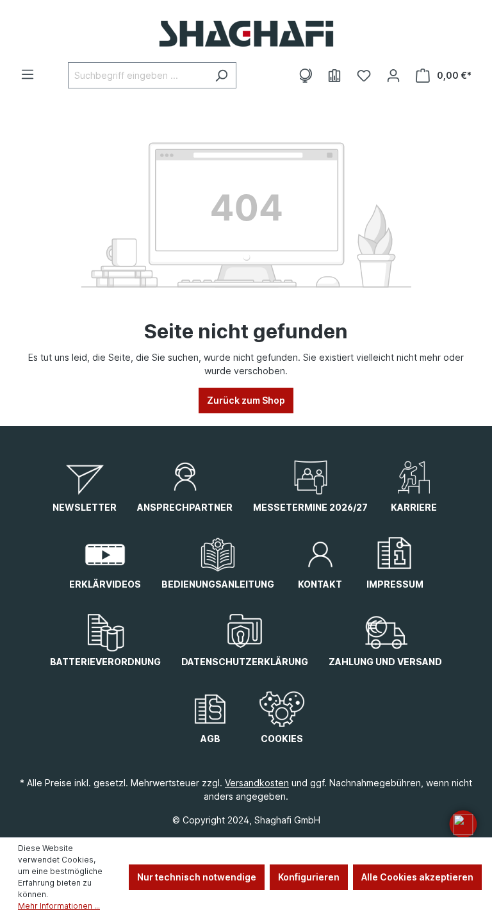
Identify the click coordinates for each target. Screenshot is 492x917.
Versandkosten (257, 782)
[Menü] (27, 74)
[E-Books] (334, 75)
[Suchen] (221, 75)
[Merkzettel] (364, 75)
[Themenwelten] (305, 75)
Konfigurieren (309, 877)
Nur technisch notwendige (196, 877)
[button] (463, 824)
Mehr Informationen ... (59, 906)
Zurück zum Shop (246, 400)
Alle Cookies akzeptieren (417, 877)
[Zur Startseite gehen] (246, 34)
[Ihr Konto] (393, 75)
